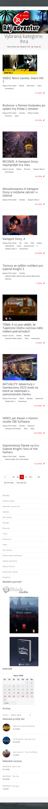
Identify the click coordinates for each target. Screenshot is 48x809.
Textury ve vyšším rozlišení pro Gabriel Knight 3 (23, 267)
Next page (20, 483)
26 (22, 477)
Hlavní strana (11, 47)
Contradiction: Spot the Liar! (24, 739)
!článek (21, 86)
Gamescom (39, 398)
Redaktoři (6, 577)
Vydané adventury (10, 561)
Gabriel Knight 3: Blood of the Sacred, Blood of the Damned (22, 277)
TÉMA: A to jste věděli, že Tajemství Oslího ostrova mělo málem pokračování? (23, 328)
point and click (29, 246)
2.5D (26, 243)
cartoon (39, 243)
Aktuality (27, 336)
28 (30, 477)
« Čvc (6, 703)
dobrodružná (9, 246)
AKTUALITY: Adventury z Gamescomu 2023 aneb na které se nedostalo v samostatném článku (20, 389)
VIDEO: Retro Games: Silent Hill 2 (23, 79)
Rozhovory (7, 539)
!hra (20, 243)
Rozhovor (8, 116)
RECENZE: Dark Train (11, 766)
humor (19, 246)
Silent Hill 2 (31, 86)
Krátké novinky (8, 501)
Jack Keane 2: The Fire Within (25, 752)
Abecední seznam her (11, 506)
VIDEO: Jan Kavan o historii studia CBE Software (20, 419)
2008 (32, 243)
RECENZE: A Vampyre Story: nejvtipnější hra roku (20, 163)
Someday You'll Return (13, 429)
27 (26, 477)
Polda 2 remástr (33, 113)
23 (32, 693)
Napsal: (9, 86)
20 (18, 693)
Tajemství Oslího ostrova (13, 338)
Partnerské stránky (10, 572)
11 (9, 690)
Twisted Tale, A (10, 401)
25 (18, 477)
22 (27, 693)
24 (13, 477)
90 (39, 477)
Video (39, 86)
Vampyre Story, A (39, 169)
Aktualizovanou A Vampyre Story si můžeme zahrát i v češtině (20, 192)
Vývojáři (6, 523)
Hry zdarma (7, 550)
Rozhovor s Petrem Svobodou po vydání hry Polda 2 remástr (24, 107)
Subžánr (6, 512)
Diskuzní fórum (9, 566)
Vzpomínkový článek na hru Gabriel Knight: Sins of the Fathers (21, 448)
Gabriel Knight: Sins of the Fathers (17, 459)
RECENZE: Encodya (11, 786)
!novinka (22, 113)
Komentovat (9, 89)
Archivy (5, 715)
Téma (27, 338)
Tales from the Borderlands (24, 726)
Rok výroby (7, 517)
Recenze (27, 169)
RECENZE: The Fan (11, 776)
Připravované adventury (12, 555)
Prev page (10, 483)
